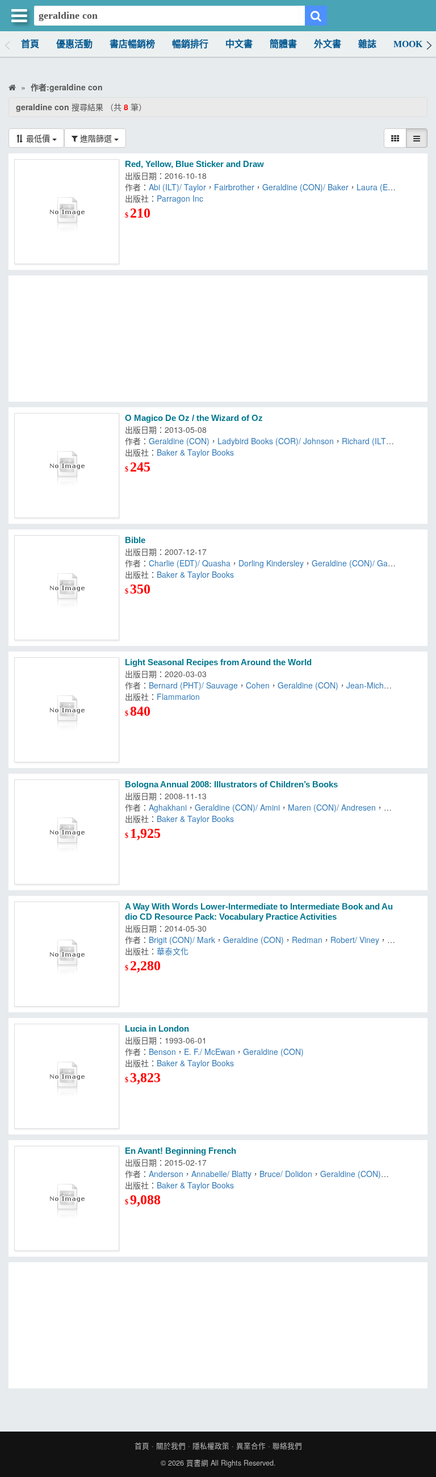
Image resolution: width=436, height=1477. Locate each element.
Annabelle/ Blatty (221, 1173)
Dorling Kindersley (271, 563)
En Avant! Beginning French (180, 1150)
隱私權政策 (210, 1446)
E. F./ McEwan (209, 1051)
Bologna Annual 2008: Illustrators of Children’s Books (231, 784)
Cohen (258, 685)
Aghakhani (168, 807)
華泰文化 (172, 951)
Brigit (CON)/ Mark (182, 939)
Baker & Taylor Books (195, 452)
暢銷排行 (190, 44)
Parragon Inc (180, 198)
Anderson (166, 1173)
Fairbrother (234, 187)
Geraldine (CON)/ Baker (305, 187)
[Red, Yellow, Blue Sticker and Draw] (66, 211)
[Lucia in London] (66, 1076)
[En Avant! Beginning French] (66, 1198)
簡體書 (283, 44)
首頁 (30, 44)
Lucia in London (157, 1028)
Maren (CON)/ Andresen (332, 807)
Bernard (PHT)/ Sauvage (193, 685)
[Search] (316, 16)
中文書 (239, 44)
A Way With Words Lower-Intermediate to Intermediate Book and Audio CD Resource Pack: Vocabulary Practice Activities (259, 911)
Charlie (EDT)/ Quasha (189, 563)
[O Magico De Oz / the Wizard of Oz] (66, 465)
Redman (307, 939)
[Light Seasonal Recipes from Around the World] (66, 709)
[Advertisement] (218, 338)
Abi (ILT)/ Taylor (177, 187)
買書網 (197, 1463)
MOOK (407, 44)
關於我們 (171, 1446)
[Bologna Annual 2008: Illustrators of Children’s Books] (66, 831)
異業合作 (251, 1446)
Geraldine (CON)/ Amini (237, 807)
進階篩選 (96, 138)
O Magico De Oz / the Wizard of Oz (194, 418)
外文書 (327, 44)
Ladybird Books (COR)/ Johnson (275, 441)
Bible (135, 540)
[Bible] (66, 587)
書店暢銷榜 (132, 44)
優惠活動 (74, 44)
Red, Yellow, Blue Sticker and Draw (194, 164)
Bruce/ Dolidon (285, 1173)
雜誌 (367, 44)
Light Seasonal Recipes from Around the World (218, 662)
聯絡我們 (287, 1446)
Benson (162, 1051)
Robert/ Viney (354, 939)
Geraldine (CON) (179, 441)
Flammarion (178, 696)
